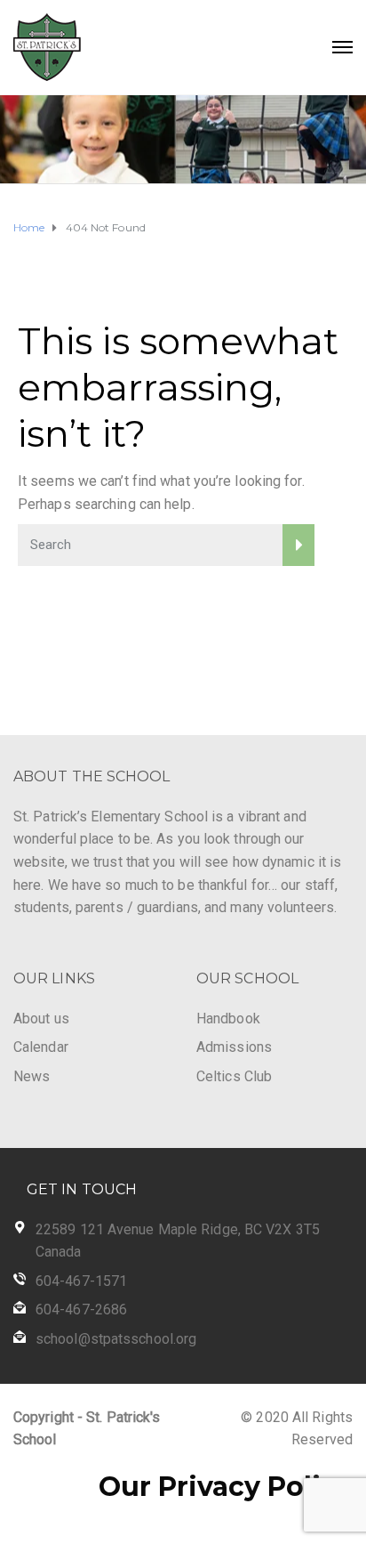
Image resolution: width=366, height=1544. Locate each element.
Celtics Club (234, 1076)
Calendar (40, 1047)
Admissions (234, 1047)
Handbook (228, 1018)
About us (41, 1018)
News (31, 1076)
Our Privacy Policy (226, 1486)
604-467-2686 (81, 1309)
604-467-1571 (81, 1281)
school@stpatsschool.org (116, 1338)
